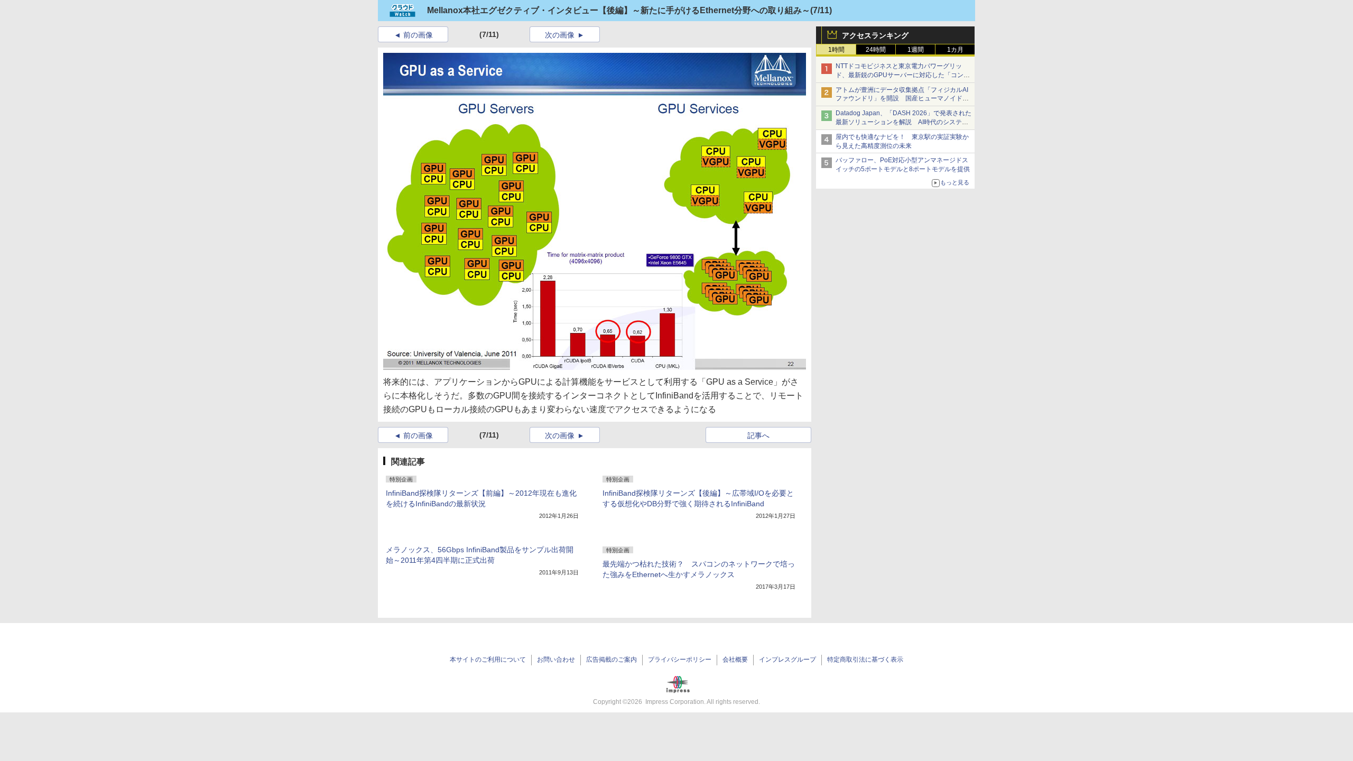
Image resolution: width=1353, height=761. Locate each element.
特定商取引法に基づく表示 (865, 659)
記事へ (758, 435)
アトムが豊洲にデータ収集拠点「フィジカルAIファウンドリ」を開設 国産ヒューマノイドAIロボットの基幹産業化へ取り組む (902, 99)
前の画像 (418, 35)
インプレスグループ (787, 659)
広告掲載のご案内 (611, 659)
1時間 (836, 49)
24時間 (876, 49)
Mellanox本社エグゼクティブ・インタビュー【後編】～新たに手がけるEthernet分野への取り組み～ (618, 10)
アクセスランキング (875, 35)
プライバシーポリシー (679, 659)
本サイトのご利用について (488, 659)
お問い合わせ (556, 659)
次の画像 (559, 35)
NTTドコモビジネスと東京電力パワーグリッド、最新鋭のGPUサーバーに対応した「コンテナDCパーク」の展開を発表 (903, 75)
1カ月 (955, 49)
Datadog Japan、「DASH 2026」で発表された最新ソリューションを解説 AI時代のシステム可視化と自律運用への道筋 (903, 122)
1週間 (915, 49)
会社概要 (735, 659)
